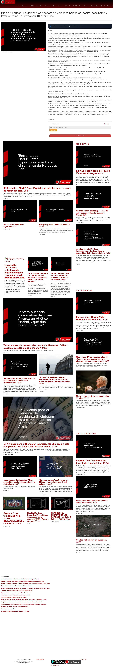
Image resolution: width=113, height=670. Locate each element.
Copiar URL (53, 130)
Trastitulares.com (54, 665)
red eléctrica (82, 143)
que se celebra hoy (86, 433)
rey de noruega (84, 290)
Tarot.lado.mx (83, 659)
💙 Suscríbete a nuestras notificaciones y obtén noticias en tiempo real (67, 26)
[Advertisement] (38, 246)
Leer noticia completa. (80, 136)
